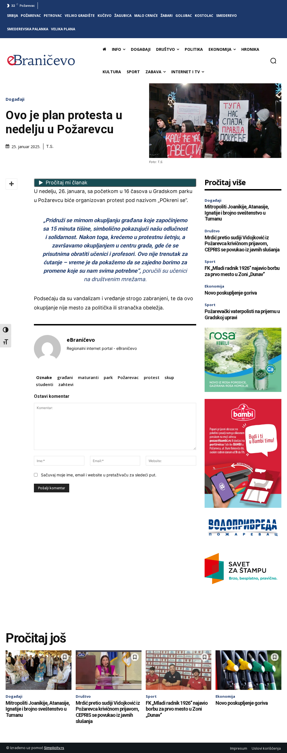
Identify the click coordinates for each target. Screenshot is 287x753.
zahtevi (65, 384)
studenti (44, 384)
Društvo (212, 230)
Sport (210, 261)
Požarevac (128, 377)
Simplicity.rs (54, 748)
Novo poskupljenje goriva (231, 293)
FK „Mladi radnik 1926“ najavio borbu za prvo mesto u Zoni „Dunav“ (242, 271)
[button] (273, 60)
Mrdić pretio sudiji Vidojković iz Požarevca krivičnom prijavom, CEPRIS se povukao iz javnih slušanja (242, 243)
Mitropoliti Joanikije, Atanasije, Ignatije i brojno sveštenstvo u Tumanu (237, 213)
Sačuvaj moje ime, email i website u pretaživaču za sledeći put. (98, 474)
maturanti (88, 377)
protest (151, 377)
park (108, 377)
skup (169, 377)
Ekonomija (214, 286)
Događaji (15, 99)
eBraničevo (81, 340)
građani (65, 377)
